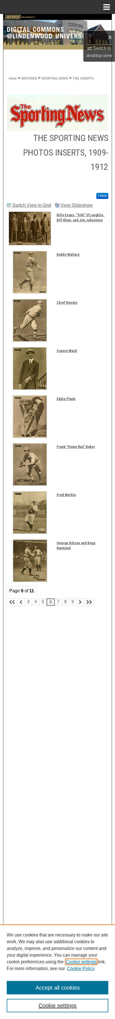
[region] (57, 971)
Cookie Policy (81, 968)
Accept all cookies (57, 988)
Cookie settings (81, 961)
